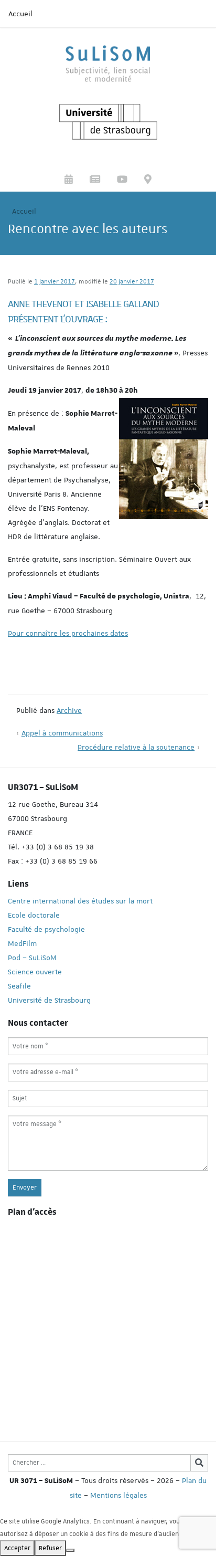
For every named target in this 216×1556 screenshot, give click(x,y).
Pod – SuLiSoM (32, 957)
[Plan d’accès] (148, 180)
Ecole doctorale (34, 915)
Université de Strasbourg (49, 1000)
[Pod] (122, 180)
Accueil (20, 13)
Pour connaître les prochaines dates (68, 633)
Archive (69, 710)
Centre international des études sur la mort (80, 901)
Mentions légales (118, 1495)
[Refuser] (70, 1550)
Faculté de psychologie (46, 929)
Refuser (50, 1548)
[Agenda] (68, 180)
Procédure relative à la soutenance (136, 747)
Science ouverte (35, 971)
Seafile (19, 986)
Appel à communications (62, 733)
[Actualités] (95, 180)
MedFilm (22, 943)
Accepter (17, 1548)
